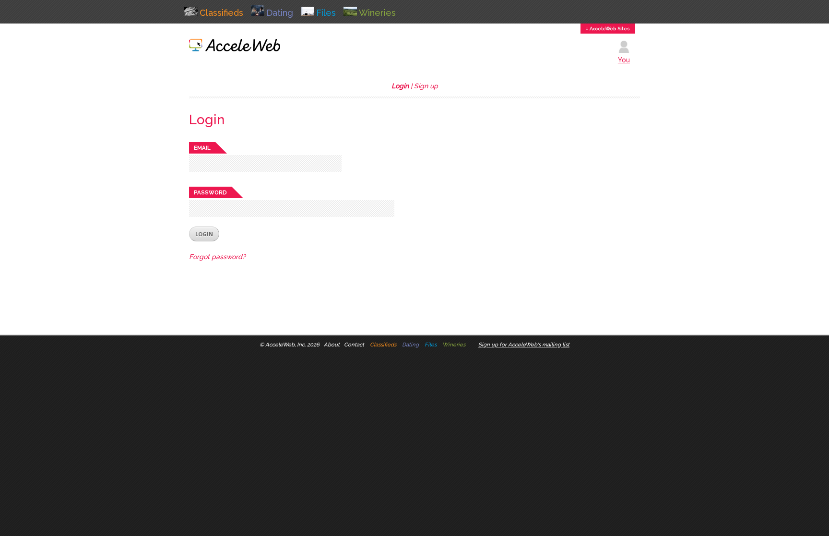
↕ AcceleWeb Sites (608, 28)
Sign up (426, 86)
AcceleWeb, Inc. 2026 (292, 344)
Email (202, 147)
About (332, 344)
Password (210, 192)
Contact (354, 344)
